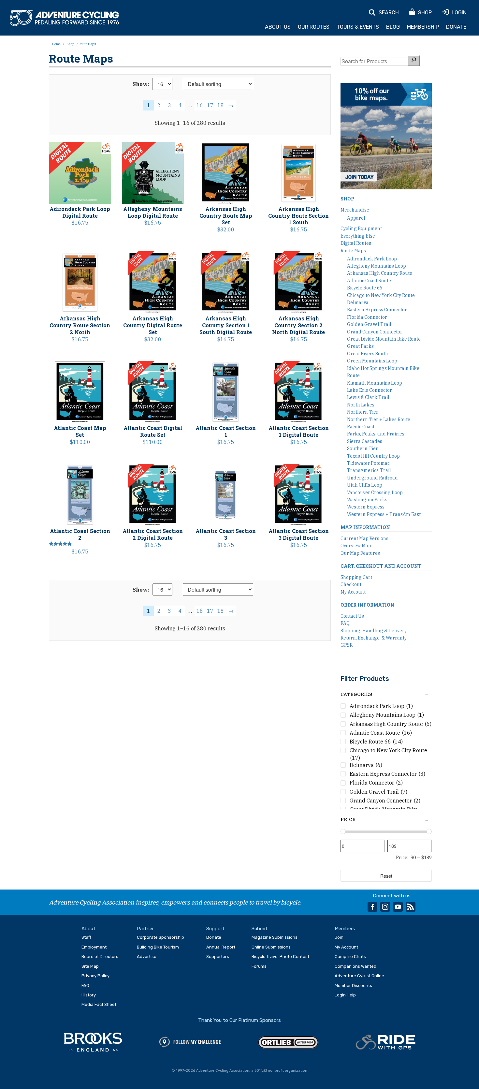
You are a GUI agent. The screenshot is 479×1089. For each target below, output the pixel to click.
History (88, 995)
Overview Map (356, 546)
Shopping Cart (356, 577)
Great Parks (360, 346)
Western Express (366, 507)
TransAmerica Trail (369, 470)
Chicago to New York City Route (381, 295)
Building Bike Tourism (158, 947)
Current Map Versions (364, 538)
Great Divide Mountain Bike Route (384, 339)
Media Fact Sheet (98, 1004)
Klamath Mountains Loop (374, 383)
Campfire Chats (350, 956)
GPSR (347, 645)
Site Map (90, 966)
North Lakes (360, 405)
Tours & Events (358, 27)
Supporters (217, 956)
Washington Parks (367, 500)
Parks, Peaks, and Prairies (375, 434)
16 (199, 105)
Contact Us (352, 616)
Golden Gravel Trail (369, 324)
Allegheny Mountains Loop (376, 266)
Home (56, 44)
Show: (141, 84)
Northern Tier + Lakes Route (378, 419)
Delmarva (358, 302)
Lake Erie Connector (369, 390)
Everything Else (358, 236)
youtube (398, 907)
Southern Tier (362, 448)
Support (215, 929)
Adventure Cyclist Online (359, 975)
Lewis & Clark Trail (368, 397)
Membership (423, 27)
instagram (385, 907)
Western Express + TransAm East (384, 514)
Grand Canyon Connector (374, 332)
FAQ (345, 623)
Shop (70, 44)
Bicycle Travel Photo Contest (280, 956)
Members (345, 929)
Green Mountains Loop (372, 361)
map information (365, 527)
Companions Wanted (355, 966)
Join (339, 937)
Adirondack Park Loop (372, 259)
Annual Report (220, 947)
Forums (259, 966)
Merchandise (355, 210)
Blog (393, 27)
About (88, 929)
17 (210, 105)
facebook (372, 907)
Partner (145, 929)
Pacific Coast (360, 427)
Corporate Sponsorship (160, 937)
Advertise (146, 956)
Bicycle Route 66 (364, 288)
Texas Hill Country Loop (373, 456)
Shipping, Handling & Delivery (374, 631)
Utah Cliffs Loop (364, 485)
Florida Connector (367, 317)
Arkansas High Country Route (379, 273)
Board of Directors (99, 956)
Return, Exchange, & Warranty (374, 638)
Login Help (345, 995)
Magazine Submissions (275, 937)
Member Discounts (353, 985)
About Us (278, 27)
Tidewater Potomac (368, 463)
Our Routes (313, 27)
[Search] (414, 60)
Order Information (367, 605)
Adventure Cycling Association (64, 18)
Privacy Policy (95, 975)
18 (220, 105)
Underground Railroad (372, 478)
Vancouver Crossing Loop (375, 492)
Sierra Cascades (364, 441)
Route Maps (353, 251)
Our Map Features (360, 553)
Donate (456, 27)
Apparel (356, 218)
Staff (86, 937)
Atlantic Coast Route (369, 281)
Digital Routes (356, 243)
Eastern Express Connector (377, 310)
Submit (260, 929)
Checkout (351, 584)
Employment (94, 947)
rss (410, 907)
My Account (353, 592)
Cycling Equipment (361, 228)
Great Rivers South (367, 354)
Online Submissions (271, 947)
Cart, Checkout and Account (381, 566)
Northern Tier (362, 412)
